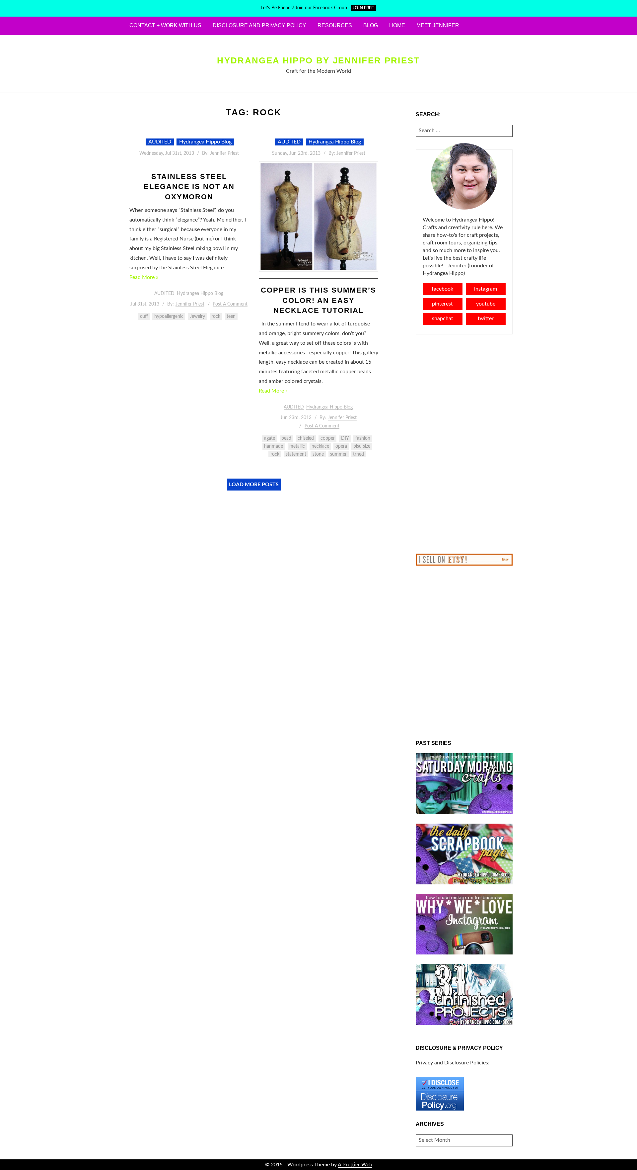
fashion (362, 438)
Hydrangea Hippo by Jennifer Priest (318, 60)
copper (327, 438)
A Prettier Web (355, 1164)
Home (397, 25)
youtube (485, 304)
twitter (486, 318)
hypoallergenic (168, 316)
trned (358, 454)
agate (269, 438)
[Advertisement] (464, 444)
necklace (320, 446)
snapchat (442, 318)
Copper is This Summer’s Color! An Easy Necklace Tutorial (318, 300)
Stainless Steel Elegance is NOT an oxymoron (189, 186)
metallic (297, 446)
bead (286, 438)
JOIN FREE (363, 8)
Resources (335, 25)
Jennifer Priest (224, 153)
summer (338, 454)
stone (318, 454)
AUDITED (159, 141)
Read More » (143, 277)
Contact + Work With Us (165, 25)
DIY (345, 438)
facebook (442, 289)
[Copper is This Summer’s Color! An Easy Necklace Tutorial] (318, 216)
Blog (370, 25)
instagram (485, 289)
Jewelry (197, 316)
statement (296, 454)
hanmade (273, 446)
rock (215, 316)
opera (341, 446)
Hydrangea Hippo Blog (205, 141)
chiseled (306, 438)
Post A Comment (230, 304)
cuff (144, 316)
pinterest (442, 304)
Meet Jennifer (437, 25)
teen (231, 316)
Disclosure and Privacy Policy (259, 25)
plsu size (361, 446)
